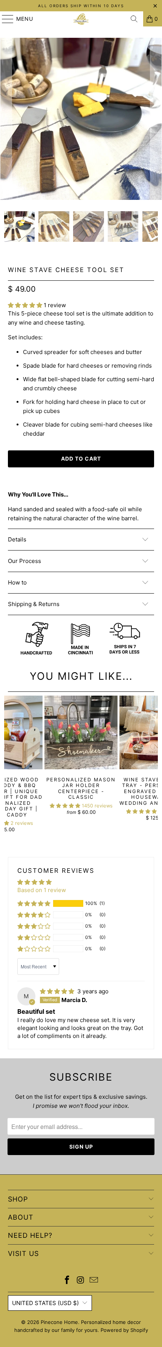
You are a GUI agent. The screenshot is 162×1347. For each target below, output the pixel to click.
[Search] (134, 18)
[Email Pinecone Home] (94, 1281)
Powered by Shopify (124, 1330)
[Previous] (6, 119)
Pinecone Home (59, 1322)
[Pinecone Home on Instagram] (80, 1281)
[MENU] (4, 18)
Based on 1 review (41, 890)
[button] (25, 305)
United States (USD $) (45, 1303)
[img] (57, 991)
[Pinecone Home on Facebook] (67, 1281)
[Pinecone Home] (81, 18)
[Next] (156, 119)
